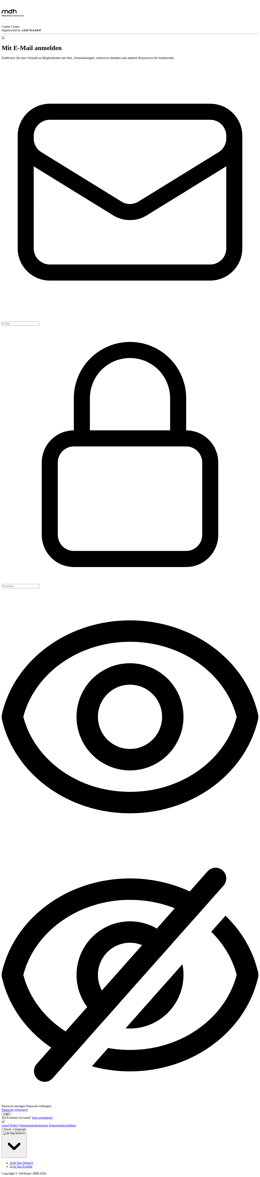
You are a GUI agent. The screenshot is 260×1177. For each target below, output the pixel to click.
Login (6, 1113)
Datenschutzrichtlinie (62, 1125)
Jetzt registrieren (42, 1117)
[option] (134, 1163)
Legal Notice (10, 1125)
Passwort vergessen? (15, 1109)
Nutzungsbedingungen (33, 1125)
